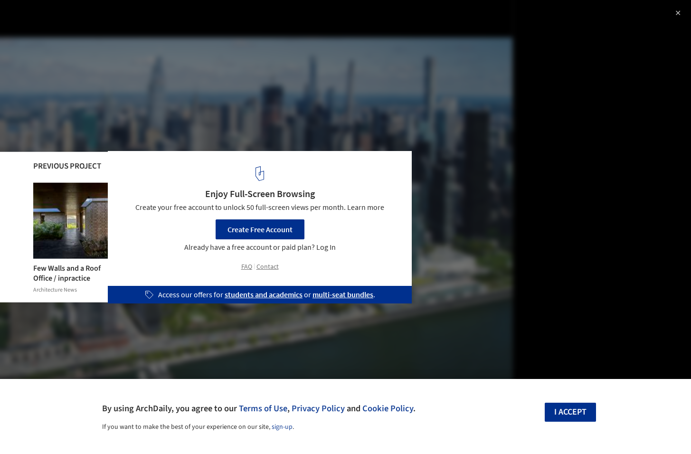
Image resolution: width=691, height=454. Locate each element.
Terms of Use (263, 408)
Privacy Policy (318, 408)
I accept (570, 412)
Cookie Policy (387, 408)
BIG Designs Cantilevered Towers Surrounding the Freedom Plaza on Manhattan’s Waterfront (129, 25)
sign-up (282, 427)
